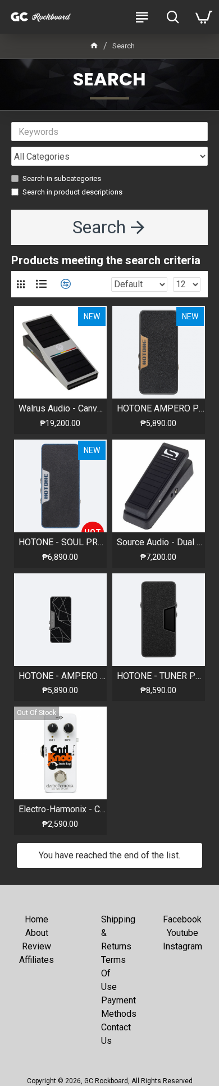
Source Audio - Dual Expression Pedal (161, 542)
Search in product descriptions (72, 192)
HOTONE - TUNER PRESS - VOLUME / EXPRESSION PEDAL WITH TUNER (161, 676)
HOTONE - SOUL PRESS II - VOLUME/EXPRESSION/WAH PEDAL (63, 542)
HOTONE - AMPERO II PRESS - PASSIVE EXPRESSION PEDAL (63, 676)
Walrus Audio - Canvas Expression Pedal (63, 408)
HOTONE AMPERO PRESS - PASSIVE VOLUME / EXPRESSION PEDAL (161, 408)
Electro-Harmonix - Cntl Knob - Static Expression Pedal (63, 809)
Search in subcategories (61, 178)
